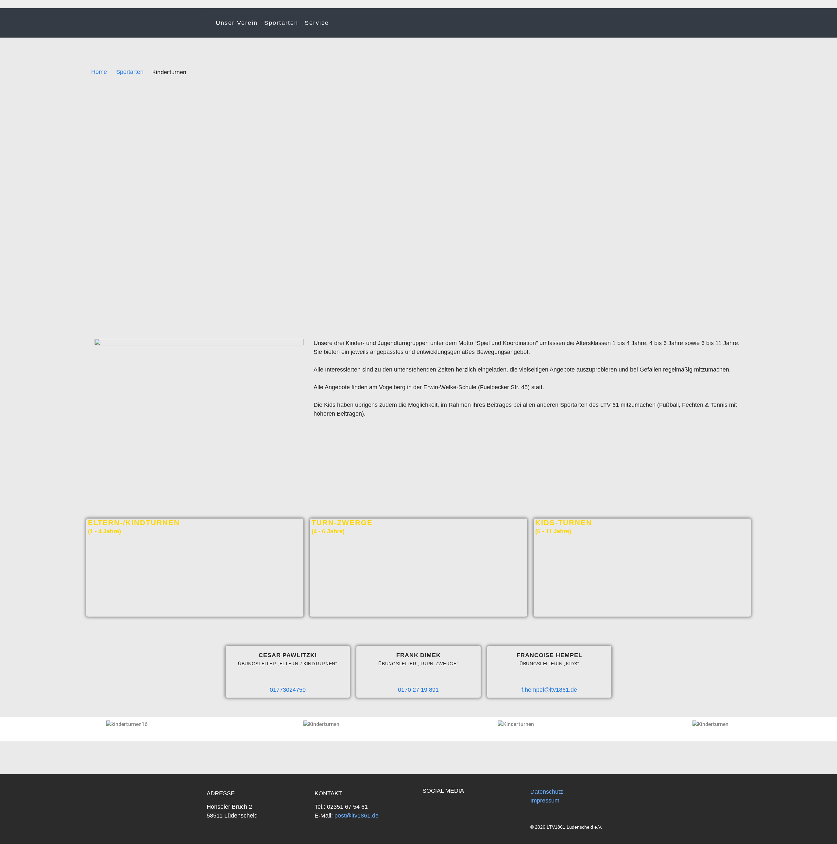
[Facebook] (431, 808)
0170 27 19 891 (418, 690)
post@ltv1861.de (356, 815)
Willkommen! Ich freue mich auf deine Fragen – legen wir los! (789, 824)
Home (99, 72)
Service (317, 23)
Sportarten (281, 23)
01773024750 (288, 690)
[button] (11, 724)
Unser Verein (237, 23)
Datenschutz (546, 791)
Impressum (544, 800)
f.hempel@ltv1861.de (549, 690)
